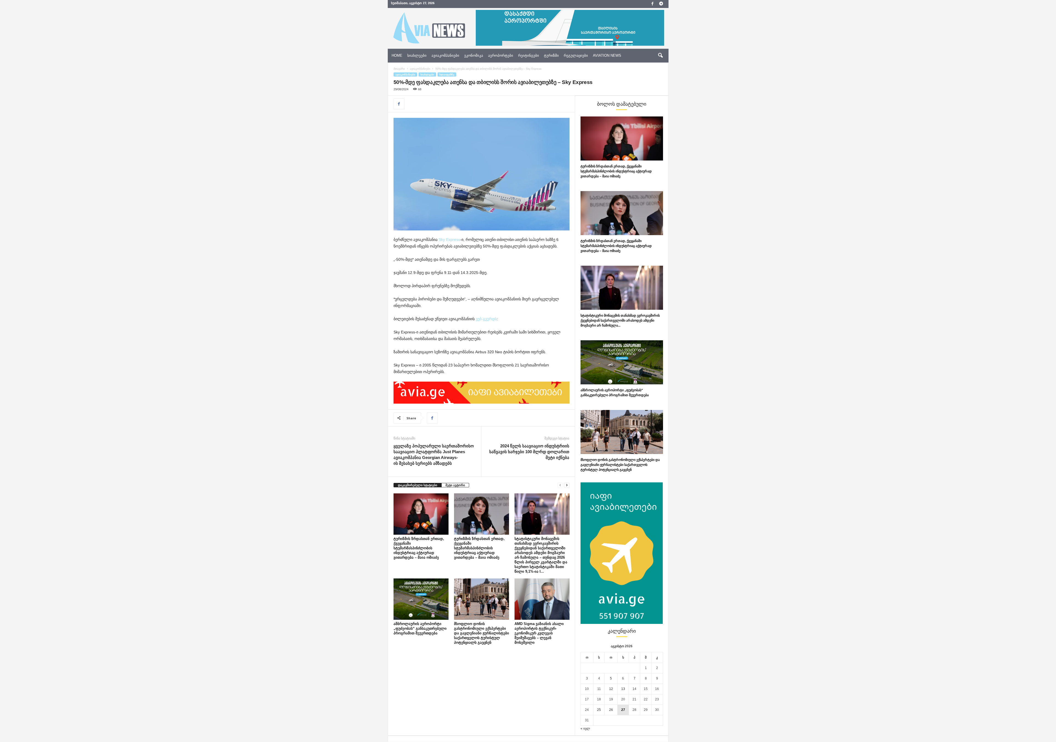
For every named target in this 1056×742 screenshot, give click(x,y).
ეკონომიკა (473, 55)
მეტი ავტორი (455, 485)
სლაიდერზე (446, 74)
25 (599, 710)
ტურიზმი (551, 55)
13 (623, 689)
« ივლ (585, 728)
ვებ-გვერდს (486, 319)
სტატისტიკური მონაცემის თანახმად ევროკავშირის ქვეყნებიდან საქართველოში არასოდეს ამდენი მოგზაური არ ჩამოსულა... (620, 320)
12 (611, 689)
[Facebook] (652, 4)
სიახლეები (417, 55)
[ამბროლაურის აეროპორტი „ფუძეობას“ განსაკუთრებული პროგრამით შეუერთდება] (421, 599)
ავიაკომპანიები (445, 55)
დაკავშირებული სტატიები (417, 485)
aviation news (607, 55)
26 (611, 710)
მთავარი (399, 68)
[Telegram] (661, 4)
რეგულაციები (576, 55)
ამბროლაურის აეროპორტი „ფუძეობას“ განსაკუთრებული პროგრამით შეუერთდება (420, 628)
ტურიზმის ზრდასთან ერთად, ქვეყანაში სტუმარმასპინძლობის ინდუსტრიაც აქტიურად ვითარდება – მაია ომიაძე (419, 548)
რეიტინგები (528, 55)
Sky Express (449, 239)
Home (397, 55)
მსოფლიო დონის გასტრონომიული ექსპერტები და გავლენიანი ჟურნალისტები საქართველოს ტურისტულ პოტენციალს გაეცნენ (481, 633)
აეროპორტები (500, 55)
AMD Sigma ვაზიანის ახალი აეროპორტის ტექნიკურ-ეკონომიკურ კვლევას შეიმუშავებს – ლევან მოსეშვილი (539, 633)
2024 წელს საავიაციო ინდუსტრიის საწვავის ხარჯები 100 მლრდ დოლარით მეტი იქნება (529, 452)
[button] (660, 56)
